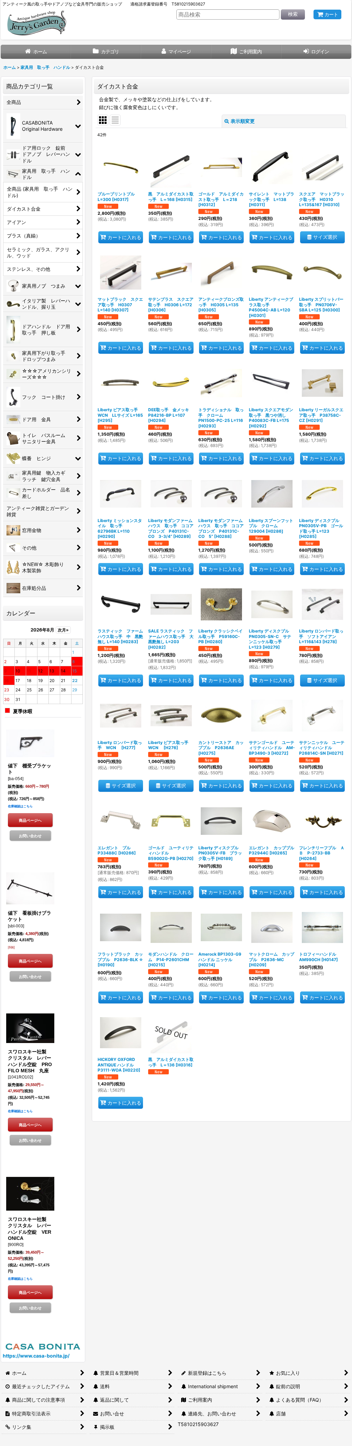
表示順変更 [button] (243, 121)
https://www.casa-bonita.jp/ (36, 1356)
